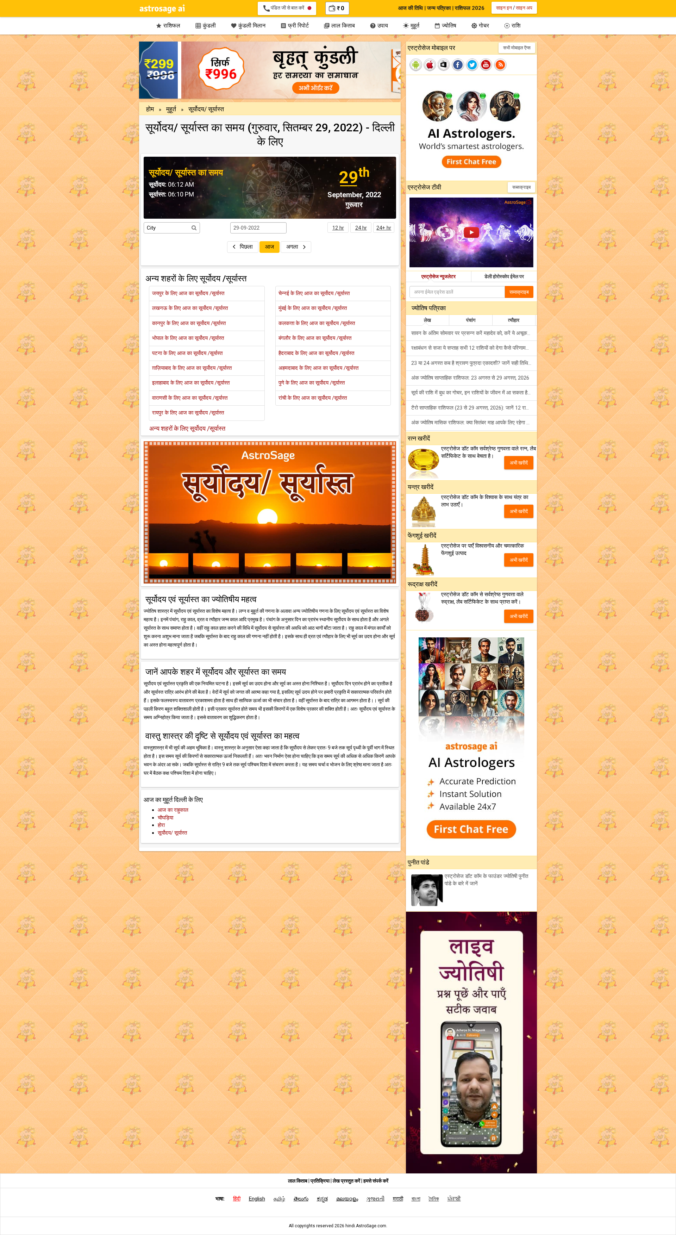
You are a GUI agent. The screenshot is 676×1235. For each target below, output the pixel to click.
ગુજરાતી (375, 1199)
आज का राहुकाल (173, 810)
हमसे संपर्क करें (375, 1181)
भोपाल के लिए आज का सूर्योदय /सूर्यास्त (188, 338)
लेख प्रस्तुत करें (347, 1181)
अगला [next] (293, 246)
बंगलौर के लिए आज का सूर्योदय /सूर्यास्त (314, 338)
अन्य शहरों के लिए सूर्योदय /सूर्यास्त (187, 428)
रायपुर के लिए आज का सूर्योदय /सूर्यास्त (188, 413)
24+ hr (383, 228)
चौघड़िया (165, 818)
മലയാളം (347, 1199)
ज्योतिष (445, 25)
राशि (512, 25)
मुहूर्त (411, 25)
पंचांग (470, 320)
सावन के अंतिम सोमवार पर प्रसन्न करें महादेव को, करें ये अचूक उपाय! (474, 333)
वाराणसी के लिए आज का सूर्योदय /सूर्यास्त (189, 398)
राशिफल (168, 25)
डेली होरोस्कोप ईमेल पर (504, 276)
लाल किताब (339, 25)
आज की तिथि (410, 8)
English (257, 1199)
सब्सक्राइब (521, 187)
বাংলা (416, 1199)
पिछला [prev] (246, 246)
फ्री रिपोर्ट (294, 25)
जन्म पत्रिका (439, 8)
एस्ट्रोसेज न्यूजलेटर (438, 276)
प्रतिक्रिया (321, 1181)
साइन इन (504, 8)
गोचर (480, 25)
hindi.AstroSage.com (365, 1225)
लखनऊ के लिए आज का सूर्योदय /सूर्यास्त (190, 308)
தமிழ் (279, 1199)
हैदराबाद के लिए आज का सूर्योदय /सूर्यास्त (316, 353)
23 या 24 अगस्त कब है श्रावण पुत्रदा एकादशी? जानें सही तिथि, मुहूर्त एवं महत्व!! (474, 363)
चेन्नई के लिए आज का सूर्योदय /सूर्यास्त (314, 293)
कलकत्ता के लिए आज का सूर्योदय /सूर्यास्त (316, 323)
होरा (161, 825)
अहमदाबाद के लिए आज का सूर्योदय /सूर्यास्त (318, 368)
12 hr (338, 228)
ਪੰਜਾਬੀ (454, 1199)
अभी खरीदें (519, 463)
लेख (427, 320)
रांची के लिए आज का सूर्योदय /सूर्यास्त (312, 398)
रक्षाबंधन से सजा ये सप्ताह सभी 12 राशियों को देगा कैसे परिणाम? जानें (474, 348)
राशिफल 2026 (469, 8)
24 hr (361, 228)
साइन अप (524, 8)
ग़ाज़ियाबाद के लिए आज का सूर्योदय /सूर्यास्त (192, 368)
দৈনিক (434, 1199)
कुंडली (205, 25)
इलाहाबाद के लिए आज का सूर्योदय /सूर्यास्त (191, 383)
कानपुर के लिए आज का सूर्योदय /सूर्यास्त (189, 323)
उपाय (379, 25)
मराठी (398, 1199)
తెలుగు (301, 1199)
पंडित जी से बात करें (284, 8)
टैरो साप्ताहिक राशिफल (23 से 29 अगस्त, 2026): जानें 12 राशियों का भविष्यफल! (474, 408)
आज (269, 246)
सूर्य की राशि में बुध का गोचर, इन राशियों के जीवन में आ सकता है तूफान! (474, 392)
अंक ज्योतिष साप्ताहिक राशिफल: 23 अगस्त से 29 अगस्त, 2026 (470, 378)
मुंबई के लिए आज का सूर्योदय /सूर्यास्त (312, 308)
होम (150, 109)
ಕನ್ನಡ (322, 1199)
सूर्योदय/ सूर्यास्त (172, 833)
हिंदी (236, 1199)
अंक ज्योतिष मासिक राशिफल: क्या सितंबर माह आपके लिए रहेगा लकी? (474, 422)
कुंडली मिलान (248, 25)
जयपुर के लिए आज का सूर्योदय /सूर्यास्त (188, 293)
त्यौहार (513, 320)
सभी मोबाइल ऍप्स (517, 47)
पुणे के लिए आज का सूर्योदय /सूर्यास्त (311, 383)
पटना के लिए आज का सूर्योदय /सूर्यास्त (187, 353)
